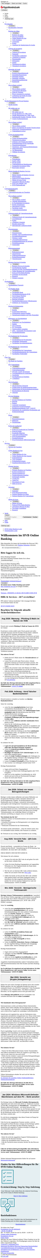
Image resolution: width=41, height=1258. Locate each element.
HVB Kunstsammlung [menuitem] (19, 436)
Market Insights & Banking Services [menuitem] (19, 171)
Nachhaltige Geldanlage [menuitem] (19, 55)
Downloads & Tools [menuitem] (18, 482)
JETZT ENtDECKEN (7, 606)
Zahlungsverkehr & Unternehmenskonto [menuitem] (20, 213)
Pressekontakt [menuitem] (16, 422)
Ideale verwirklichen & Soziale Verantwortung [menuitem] (26, 127)
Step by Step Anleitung (20, 1196)
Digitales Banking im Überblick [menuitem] (21, 470)
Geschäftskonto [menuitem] (17, 219)
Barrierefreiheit (32, 1246)
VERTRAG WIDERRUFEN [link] (10, 1244)
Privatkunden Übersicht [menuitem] (15, 27)
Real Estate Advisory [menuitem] (18, 167)
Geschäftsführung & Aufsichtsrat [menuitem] (22, 373)
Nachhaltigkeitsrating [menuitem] (18, 332)
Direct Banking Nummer (8, 557)
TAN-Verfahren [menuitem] (17, 40)
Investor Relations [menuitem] (13, 396)
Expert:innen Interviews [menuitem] (19, 311)
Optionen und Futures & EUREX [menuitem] (22, 142)
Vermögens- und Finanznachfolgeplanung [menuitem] (24, 147)
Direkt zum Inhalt (16, 3)
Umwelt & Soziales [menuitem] (18, 297)
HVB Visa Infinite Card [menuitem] (19, 183)
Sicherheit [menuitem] (11, 487)
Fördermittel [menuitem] (16, 245)
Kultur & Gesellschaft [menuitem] (15, 426)
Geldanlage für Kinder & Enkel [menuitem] (21, 95)
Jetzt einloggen (6, 3)
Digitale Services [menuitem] (13, 466)
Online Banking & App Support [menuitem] (21, 456)
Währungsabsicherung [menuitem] (19, 255)
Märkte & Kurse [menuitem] (13, 499)
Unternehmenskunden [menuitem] (11, 188)
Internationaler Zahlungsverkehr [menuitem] (21, 225)
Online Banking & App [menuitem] (19, 38)
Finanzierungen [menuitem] (13, 229)
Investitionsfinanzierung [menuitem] (19, 236)
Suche (25, 3)
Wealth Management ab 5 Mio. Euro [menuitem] (23, 115)
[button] (7, 519)
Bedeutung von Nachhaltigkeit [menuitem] (17, 318)
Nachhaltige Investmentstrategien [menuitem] (22, 343)
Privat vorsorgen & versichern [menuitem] (21, 94)
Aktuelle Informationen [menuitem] (19, 201)
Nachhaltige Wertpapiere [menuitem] (19, 341)
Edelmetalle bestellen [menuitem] (18, 477)
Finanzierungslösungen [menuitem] (19, 145)
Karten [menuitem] (14, 43)
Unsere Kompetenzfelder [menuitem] (15, 134)
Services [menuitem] (7, 443)
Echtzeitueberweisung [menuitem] (18, 461)
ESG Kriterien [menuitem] (16, 325)
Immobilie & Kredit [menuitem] (14, 69)
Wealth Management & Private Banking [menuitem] (17, 101)
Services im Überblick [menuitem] (15, 447)
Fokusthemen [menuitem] (12, 155)
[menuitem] (6, 13)
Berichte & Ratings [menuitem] (18, 299)
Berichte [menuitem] (14, 401)
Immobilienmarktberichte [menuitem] (19, 80)
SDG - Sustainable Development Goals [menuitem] (24, 331)
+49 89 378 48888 (17, 686)
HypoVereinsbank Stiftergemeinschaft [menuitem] (23, 440)
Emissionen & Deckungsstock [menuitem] (21, 406)
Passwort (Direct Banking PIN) (10, 564)
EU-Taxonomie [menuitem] (17, 327)
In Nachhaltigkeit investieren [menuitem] (20, 203)
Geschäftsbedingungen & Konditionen (12, 1248)
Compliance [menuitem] (15, 378)
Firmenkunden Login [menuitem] (11, 530)
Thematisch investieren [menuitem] (19, 66)
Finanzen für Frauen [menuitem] (18, 97)
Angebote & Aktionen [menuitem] (19, 57)
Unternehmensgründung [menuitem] (19, 210)
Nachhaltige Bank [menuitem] (13, 289)
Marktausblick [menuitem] (16, 176)
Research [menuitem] (15, 276)
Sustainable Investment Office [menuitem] (21, 166)
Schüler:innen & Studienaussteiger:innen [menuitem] (24, 387)
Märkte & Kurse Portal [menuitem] (19, 180)
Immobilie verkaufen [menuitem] (18, 78)
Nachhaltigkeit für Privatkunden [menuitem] (18, 336)
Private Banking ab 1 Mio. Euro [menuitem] (21, 113)
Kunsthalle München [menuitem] (18, 433)
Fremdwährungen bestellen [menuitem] (20, 475)
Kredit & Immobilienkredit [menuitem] (20, 73)
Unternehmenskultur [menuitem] (18, 370)
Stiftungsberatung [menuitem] (17, 148)
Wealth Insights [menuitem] (13, 104)
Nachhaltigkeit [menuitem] (9, 281)
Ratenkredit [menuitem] (15, 81)
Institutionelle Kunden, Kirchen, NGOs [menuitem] (24, 117)
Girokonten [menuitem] (15, 41)
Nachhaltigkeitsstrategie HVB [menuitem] (21, 294)
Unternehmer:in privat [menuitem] (18, 131)
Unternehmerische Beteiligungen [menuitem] (22, 164)
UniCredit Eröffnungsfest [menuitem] (19, 434)
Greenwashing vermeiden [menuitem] (20, 329)
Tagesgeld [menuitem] (15, 54)
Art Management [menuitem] (17, 150)
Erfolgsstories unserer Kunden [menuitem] (21, 313)
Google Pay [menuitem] (15, 478)
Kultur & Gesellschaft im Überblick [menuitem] (23, 429)
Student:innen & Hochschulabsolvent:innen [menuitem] (25, 389)
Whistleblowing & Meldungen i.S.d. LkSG (14, 1249)
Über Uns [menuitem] (7, 357)
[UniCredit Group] (4, 1256)
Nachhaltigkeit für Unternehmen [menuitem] (18, 346)
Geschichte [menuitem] (15, 375)
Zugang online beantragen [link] (8, 1234)
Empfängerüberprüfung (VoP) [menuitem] (21, 463)
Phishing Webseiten (24, 545)
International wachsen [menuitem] (18, 206)
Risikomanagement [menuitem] (14, 248)
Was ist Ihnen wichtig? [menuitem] (15, 85)
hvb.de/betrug (11, 679)
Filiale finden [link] (5, 1237)
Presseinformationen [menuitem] (18, 419)
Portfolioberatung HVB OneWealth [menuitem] (23, 143)
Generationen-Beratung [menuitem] (19, 90)
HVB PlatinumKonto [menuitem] (18, 185)
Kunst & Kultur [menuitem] (17, 431)
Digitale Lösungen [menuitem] (17, 278)
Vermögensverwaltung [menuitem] (19, 64)
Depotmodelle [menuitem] (16, 59)
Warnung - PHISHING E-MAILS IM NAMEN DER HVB (19, 593)
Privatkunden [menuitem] (9, 24)
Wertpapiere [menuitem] (15, 61)
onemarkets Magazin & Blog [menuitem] (21, 182)
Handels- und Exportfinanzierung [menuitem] (22, 234)
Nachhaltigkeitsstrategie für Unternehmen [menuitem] (24, 352)
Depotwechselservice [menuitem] (18, 473)
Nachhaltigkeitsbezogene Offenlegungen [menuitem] (24, 301)
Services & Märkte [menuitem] (17, 36)
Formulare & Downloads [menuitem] (19, 274)
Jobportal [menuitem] (15, 392)
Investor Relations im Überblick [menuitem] (21, 400)
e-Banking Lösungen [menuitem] (18, 222)
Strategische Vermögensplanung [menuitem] (21, 129)
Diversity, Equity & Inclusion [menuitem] (21, 371)
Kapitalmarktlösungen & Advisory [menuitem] (22, 241)
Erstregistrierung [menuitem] (17, 457)
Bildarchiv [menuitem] (15, 420)
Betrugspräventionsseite (8, 1160)
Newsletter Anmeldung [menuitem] (19, 508)
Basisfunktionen (20, 1224)
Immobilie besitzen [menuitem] (18, 76)
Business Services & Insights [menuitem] (17, 262)
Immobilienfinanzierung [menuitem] (19, 75)
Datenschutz (24, 1246)
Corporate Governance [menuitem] (19, 405)
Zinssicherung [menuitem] (16, 253)
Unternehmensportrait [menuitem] (18, 368)
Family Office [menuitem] (16, 161)
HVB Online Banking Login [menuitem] (13, 529)
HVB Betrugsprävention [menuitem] (19, 492)
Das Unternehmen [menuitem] (13, 364)
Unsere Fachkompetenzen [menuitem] (20, 118)
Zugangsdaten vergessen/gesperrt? (11, 581)
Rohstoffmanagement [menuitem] (18, 257)
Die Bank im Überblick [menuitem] (15, 361)
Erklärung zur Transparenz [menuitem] (20, 302)
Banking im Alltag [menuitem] (13, 31)
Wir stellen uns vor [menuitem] (14, 108)
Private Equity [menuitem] (16, 162)
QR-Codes (28, 872)
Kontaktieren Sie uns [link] (7, 1236)
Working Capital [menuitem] (17, 238)
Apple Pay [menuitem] (15, 480)
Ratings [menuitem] (14, 403)
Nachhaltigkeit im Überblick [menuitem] (20, 377)
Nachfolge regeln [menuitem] (17, 208)
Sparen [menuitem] (14, 62)
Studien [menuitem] (14, 324)
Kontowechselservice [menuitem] (18, 472)
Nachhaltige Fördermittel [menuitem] (19, 354)
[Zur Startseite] (10, 8)
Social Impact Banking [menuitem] (19, 296)
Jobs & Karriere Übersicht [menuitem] (20, 386)
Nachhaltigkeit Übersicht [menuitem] (15, 285)
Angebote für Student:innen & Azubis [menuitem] (23, 45)
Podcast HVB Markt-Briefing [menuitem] (21, 178)
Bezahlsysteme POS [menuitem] (18, 224)
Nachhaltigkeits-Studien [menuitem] (19, 268)
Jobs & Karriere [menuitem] (13, 382)
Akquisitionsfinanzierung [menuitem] (19, 239)
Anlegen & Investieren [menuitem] (15, 48)
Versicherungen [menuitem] (17, 259)
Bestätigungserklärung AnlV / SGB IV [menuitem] (24, 408)
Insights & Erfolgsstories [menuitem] (15, 306)
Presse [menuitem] (10, 415)
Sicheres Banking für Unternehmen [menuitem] (22, 496)
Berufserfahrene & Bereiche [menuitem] (20, 391)
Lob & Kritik (28, 1248)
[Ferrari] (7, 1253)
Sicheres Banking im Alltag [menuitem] (20, 494)
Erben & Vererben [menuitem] (17, 92)
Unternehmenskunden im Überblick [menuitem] (19, 192)
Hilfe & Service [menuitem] (17, 483)
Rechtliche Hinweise (14, 1246)
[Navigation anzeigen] (1, 5)
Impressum (4, 1246)
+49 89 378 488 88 (6, 1231)
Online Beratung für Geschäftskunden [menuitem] (23, 271)
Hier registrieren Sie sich (8, 586)
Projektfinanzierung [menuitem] (18, 243)
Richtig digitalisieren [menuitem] (18, 205)
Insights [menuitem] (14, 310)
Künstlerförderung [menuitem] (17, 438)
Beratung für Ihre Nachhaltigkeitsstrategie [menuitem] (24, 269)
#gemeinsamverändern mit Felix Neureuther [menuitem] (25, 315)
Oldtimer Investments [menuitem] (18, 152)
